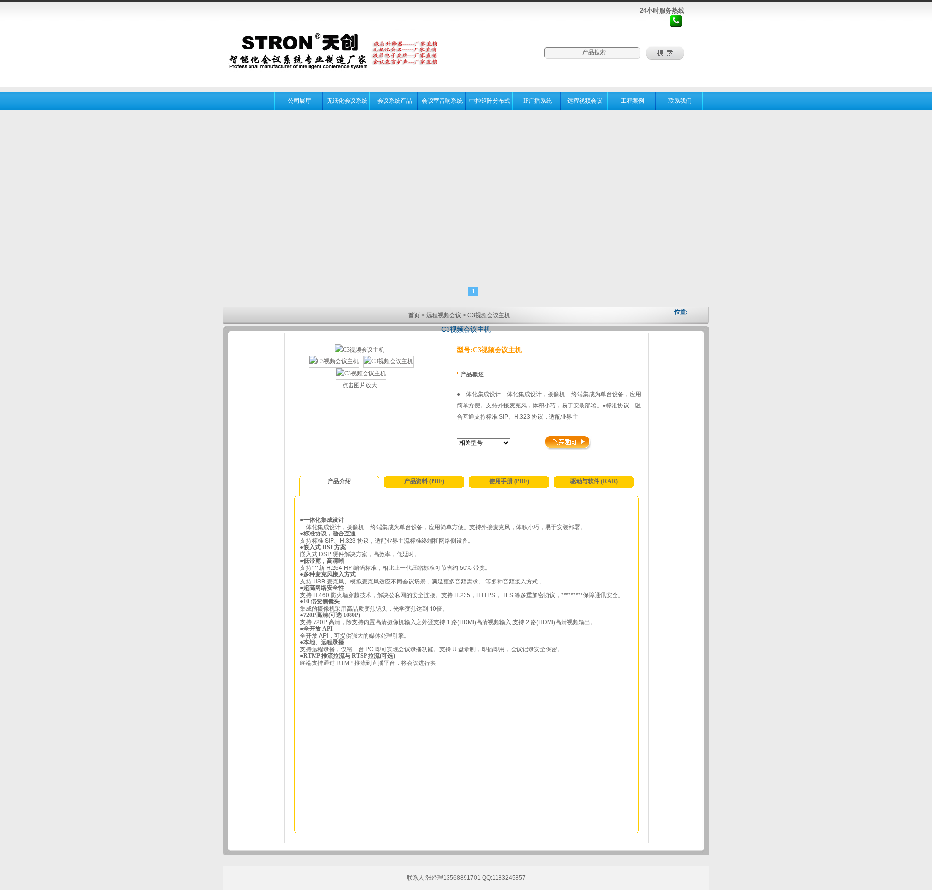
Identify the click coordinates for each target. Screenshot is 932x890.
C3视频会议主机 (488, 315)
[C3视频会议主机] (359, 349)
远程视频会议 (443, 315)
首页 (414, 315)
